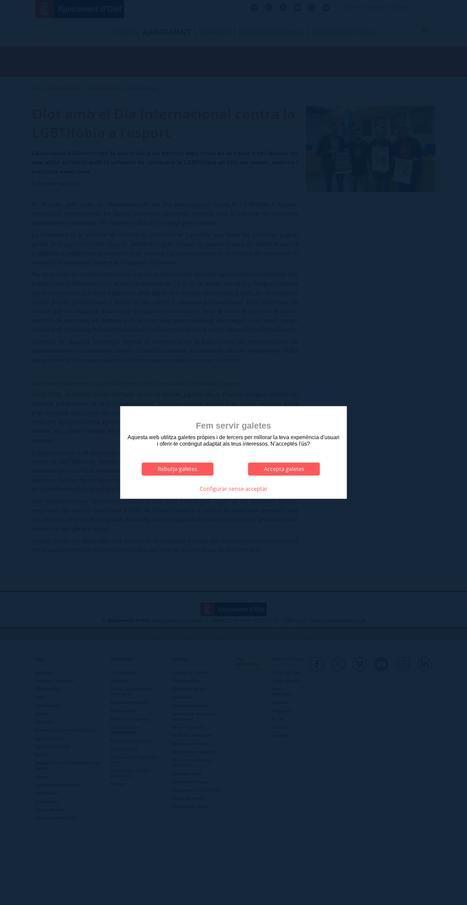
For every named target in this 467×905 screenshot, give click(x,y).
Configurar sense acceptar (234, 488)
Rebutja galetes (177, 469)
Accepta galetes (284, 469)
